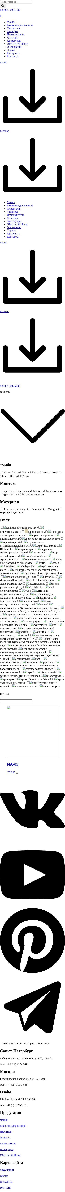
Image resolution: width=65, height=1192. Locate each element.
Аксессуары (14, 40)
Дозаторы (12, 37)
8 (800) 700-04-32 (10, 9)
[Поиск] (3, 6)
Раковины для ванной (20, 25)
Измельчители (15, 34)
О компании (14, 46)
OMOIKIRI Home (17, 43)
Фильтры (12, 31)
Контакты (13, 56)
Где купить (13, 53)
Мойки (11, 21)
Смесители (13, 28)
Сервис (11, 49)
